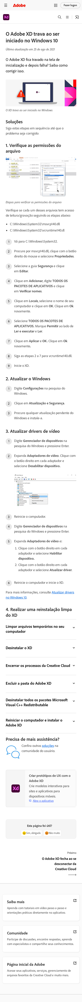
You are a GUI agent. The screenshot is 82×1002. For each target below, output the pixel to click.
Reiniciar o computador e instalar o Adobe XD (34, 722)
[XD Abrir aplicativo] (77, 17)
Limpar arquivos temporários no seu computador (35, 629)
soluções (48, 746)
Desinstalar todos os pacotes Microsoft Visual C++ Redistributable (37, 702)
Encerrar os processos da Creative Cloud (38, 665)
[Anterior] (23, 867)
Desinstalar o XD (19, 648)
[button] (56, 5)
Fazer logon (70, 5)
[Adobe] (19, 5)
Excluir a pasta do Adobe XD (28, 683)
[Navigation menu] (5, 5)
